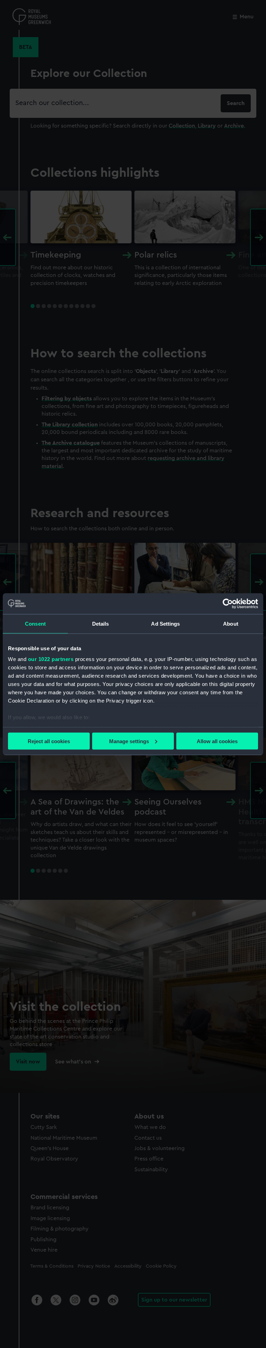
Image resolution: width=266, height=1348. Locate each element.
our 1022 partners (51, 659)
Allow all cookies (217, 741)
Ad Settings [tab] (165, 623)
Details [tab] (100, 623)
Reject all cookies (49, 741)
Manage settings (129, 741)
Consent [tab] (35, 623)
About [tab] (230, 623)
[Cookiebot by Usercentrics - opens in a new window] (227, 603)
